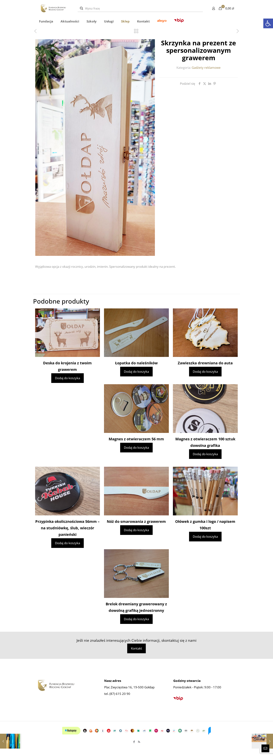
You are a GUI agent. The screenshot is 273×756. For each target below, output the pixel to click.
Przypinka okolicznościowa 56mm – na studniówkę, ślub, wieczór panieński (67, 528)
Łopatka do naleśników (136, 362)
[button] (268, 23)
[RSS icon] (139, 742)
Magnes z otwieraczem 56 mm (136, 438)
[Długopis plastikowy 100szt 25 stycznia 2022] (10, 741)
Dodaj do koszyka (67, 378)
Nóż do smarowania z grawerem (136, 521)
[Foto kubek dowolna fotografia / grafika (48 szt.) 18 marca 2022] (262, 741)
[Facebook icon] (134, 742)
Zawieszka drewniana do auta (205, 362)
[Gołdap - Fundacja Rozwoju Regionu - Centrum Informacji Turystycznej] (53, 8)
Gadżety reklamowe (206, 67)
